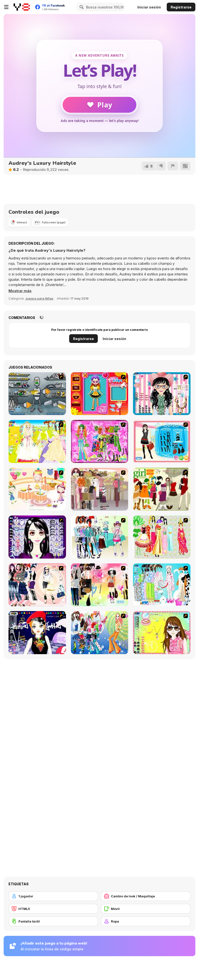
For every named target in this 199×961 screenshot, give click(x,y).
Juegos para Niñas (39, 298)
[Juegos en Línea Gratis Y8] (22, 7)
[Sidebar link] (6, 7)
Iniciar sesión (149, 7)
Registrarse (181, 7)
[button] (20, 291)
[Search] (80, 7)
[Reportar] (172, 166)
